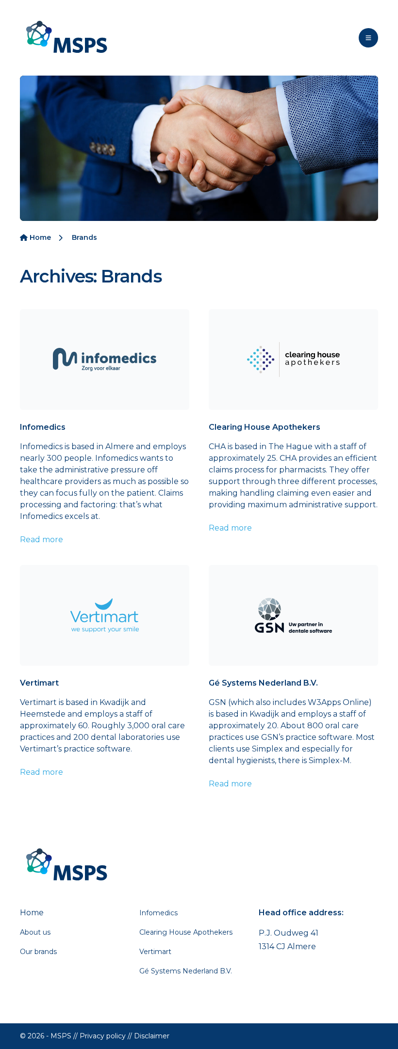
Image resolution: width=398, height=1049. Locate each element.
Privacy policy (103, 1036)
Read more (41, 539)
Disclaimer (151, 1036)
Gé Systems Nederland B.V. (263, 683)
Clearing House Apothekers (264, 427)
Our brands (38, 951)
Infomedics (43, 427)
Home (39, 237)
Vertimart (39, 683)
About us (35, 932)
